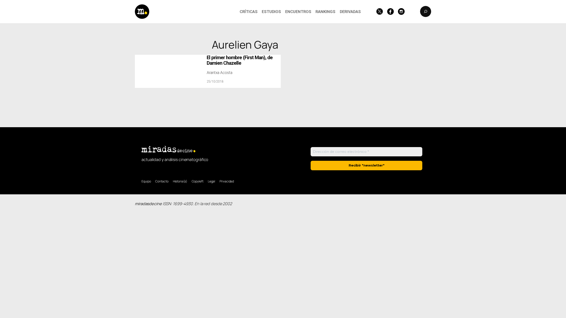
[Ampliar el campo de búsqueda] (425, 11)
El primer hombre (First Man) (240, 60)
